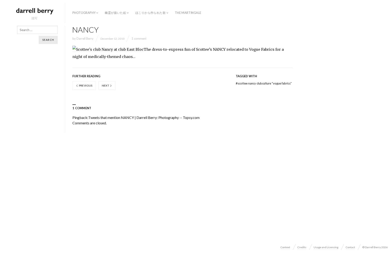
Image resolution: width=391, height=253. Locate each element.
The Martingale (188, 12)
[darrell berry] (34, 10)
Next (106, 85)
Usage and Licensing (326, 247)
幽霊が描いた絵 (115, 12)
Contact (350, 247)
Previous (85, 85)
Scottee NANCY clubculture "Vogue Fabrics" (264, 83)
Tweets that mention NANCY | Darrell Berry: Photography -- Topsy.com (144, 117)
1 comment (138, 38)
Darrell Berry (84, 38)
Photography (83, 12)
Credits (301, 247)
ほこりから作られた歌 (150, 12)
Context (285, 247)
